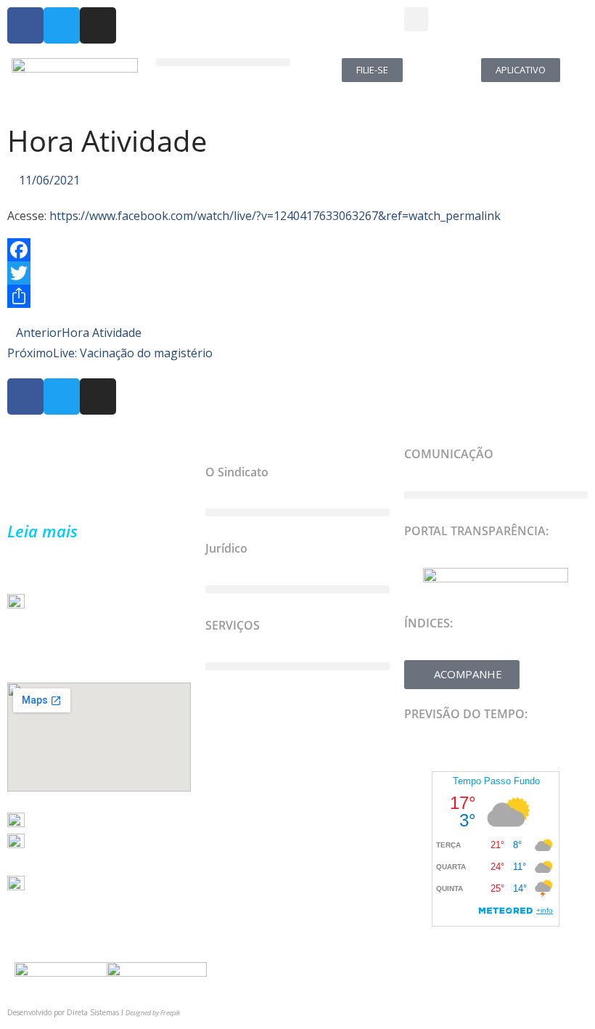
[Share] (297, 296)
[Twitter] (62, 25)
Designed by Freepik (153, 1012)
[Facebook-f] (25, 25)
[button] (416, 19)
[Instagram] (98, 25)
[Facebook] (297, 249)
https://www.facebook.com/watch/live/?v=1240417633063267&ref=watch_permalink (273, 216)
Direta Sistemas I (96, 1012)
